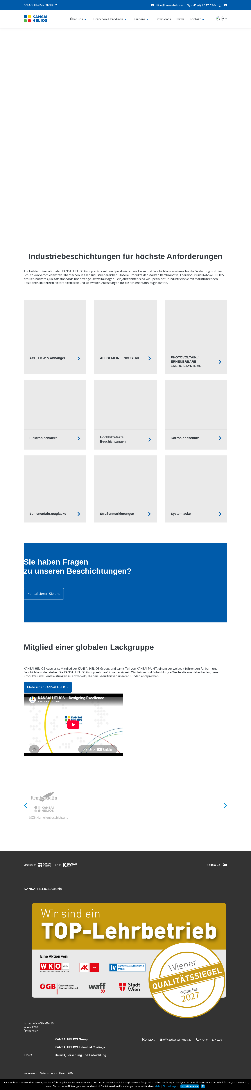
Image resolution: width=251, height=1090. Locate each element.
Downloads (163, 19)
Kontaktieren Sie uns (43, 593)
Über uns (76, 19)
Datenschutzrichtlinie (52, 1073)
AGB (70, 1073)
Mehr (158, 1086)
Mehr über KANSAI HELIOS (47, 687)
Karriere (139, 19)
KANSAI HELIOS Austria (38, 4)
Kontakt (195, 19)
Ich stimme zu (190, 1086)
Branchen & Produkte (108, 19)
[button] (125, 82)
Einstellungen (170, 1086)
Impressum (30, 1073)
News (180, 19)
